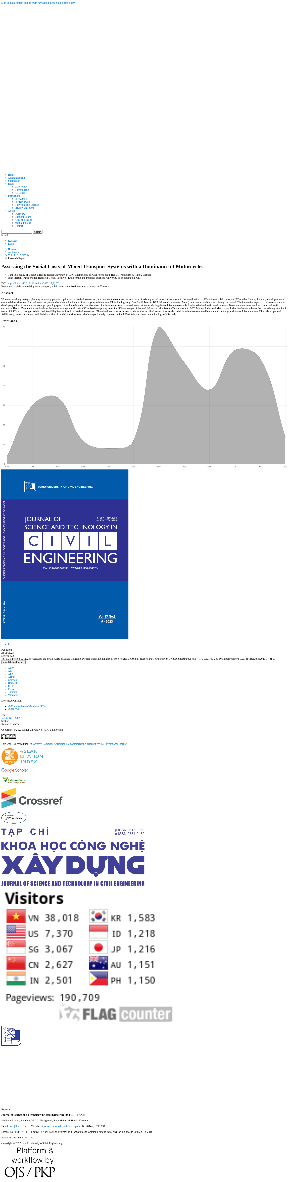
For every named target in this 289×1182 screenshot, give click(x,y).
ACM (11, 667)
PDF (10, 644)
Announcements (16, 177)
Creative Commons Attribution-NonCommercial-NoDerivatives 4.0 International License (80, 743)
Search (37, 232)
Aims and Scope (23, 219)
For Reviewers (22, 201)
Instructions (14, 195)
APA (10, 673)
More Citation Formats (13, 662)
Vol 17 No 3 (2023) (18, 255)
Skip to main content (12, 2)
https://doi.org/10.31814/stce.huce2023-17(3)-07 (33, 283)
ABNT (12, 676)
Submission (14, 180)
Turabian (12, 692)
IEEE (11, 685)
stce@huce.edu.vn (19, 1126)
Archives (13, 252)
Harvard (12, 682)
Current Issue (22, 189)
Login (11, 243)
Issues (11, 183)
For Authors (21, 198)
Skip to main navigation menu (39, 2)
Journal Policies (23, 222)
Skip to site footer (65, 2)
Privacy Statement (24, 207)
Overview (20, 213)
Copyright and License (27, 204)
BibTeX (15, 709)
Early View (21, 186)
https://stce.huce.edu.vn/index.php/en (60, 1126)
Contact (19, 225)
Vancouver (13, 695)
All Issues (20, 192)
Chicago (12, 679)
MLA (11, 688)
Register (12, 240)
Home (11, 174)
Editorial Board (23, 216)
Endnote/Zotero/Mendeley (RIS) (28, 706)
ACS (10, 670)
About (11, 210)
